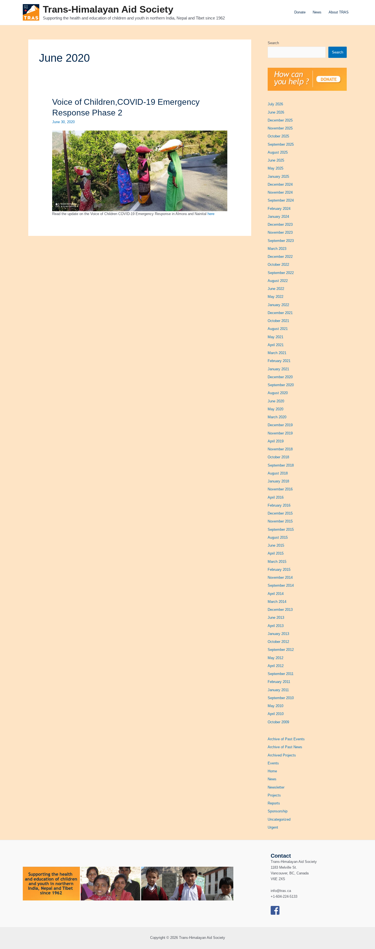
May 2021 (275, 337)
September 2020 (281, 385)
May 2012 (275, 658)
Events (273, 763)
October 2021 (278, 321)
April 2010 (276, 714)
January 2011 (278, 690)
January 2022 (278, 305)
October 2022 (278, 264)
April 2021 (276, 345)
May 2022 (275, 297)
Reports (274, 803)
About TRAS (339, 12)
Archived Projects (282, 755)
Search (273, 43)
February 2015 (279, 569)
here (211, 214)
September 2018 (281, 465)
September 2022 (281, 273)
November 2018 (280, 449)
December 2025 (280, 120)
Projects (274, 795)
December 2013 (280, 610)
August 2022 (278, 281)
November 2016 (280, 489)
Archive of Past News (285, 747)
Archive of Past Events (286, 739)
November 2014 (280, 577)
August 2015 (278, 537)
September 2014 (281, 585)
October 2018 (278, 457)
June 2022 (276, 289)
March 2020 (277, 417)
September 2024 (281, 200)
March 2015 (277, 562)
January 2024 (278, 216)
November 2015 (280, 521)
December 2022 (280, 257)
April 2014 (276, 594)
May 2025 (275, 168)
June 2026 (276, 112)
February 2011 (279, 682)
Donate (300, 12)
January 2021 (278, 369)
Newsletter (276, 787)
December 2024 (280, 184)
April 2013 (276, 626)
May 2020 (275, 409)
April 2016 (276, 497)
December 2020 (280, 377)
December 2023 (280, 224)
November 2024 (280, 192)
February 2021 (279, 361)
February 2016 (279, 505)
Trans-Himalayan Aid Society (108, 9)
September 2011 (280, 674)
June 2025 (276, 160)
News (317, 12)
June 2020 (276, 401)
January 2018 (278, 481)
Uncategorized (279, 819)
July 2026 (275, 104)
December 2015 (280, 513)
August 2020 (278, 393)
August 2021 (278, 329)
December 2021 (280, 313)
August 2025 (278, 152)
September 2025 (281, 144)
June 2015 (276, 545)
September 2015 (281, 529)
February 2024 (279, 209)
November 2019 (280, 433)
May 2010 (275, 706)
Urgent (273, 827)
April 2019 (276, 441)
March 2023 (277, 249)
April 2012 (276, 666)
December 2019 (280, 425)
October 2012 (278, 642)
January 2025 (278, 176)
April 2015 (276, 553)
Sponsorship (277, 811)
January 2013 (278, 634)
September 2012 (281, 650)
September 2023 (281, 241)
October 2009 (278, 722)
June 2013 (276, 617)
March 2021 (277, 353)
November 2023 (280, 232)
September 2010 (281, 698)
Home (272, 771)
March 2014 (277, 602)
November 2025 (280, 128)
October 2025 (278, 136)
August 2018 (278, 473)
